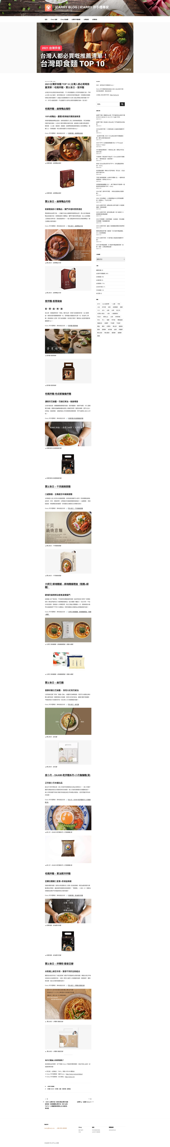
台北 (103, 310)
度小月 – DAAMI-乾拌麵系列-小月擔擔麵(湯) (67, 775)
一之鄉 (113, 304)
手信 (98, 320)
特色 (80, 1132)
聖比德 (115, 326)
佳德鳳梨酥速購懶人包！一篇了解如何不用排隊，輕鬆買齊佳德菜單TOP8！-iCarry (110, 185)
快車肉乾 (117, 317)
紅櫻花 (108, 326)
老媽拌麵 (64, 1089)
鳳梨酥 (113, 333)
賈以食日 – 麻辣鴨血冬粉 (57, 201)
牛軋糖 (112, 323)
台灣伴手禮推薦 (76, 19)
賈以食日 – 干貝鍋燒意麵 (57, 486)
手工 (103, 320)
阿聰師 (121, 329)
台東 (108, 310)
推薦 (108, 320)
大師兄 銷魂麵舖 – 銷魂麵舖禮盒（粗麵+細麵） (67, 585)
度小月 (52, 1089)
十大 (98, 310)
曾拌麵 (56, 1089)
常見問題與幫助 (96, 1130)
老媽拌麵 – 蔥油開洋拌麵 (57, 873)
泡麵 (60, 1089)
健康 (121, 307)
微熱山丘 (105, 317)
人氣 (98, 307)
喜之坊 (118, 310)
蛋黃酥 (104, 329)
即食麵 (48, 1089)
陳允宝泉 (99, 333)
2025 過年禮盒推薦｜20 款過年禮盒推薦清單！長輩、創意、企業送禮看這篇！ (110, 246)
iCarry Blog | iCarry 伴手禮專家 (82, 7)
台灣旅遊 (86, 19)
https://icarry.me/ (70, 1077)
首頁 (46, 19)
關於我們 (81, 1130)
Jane (54, 81)
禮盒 (98, 326)
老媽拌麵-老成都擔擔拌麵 (58, 393)
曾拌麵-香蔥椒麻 (53, 301)
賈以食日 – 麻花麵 (54, 682)
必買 (111, 317)
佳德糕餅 (115, 307)
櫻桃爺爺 (120, 320)
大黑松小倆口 (101, 313)
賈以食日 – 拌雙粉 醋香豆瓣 (59, 963)
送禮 (115, 329)
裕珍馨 (110, 329)
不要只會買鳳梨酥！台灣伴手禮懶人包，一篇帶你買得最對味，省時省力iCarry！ (110, 178)
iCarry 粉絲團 (64, 19)
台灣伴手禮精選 (96, 1132)
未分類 (98, 293)
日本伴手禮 (99, 287)
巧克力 (99, 317)
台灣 (113, 310)
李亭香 (113, 320)
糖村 (103, 326)
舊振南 (121, 326)
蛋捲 (98, 329)
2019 (98, 304)
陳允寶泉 (106, 333)
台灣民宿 (98, 280)
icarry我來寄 (105, 304)
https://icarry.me (114, 95)
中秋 (118, 304)
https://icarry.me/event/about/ (74, 1074)
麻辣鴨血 (69, 1089)
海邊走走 (99, 323)
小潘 (108, 313)
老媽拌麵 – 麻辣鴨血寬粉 (57, 108)
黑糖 (98, 336)
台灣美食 (94, 19)
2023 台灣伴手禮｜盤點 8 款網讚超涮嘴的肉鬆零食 (110, 226)
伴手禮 (104, 307)
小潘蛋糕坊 (115, 313)
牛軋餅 (118, 323)
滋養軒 (106, 323)
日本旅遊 (98, 290)
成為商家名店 (112, 1130)
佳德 (109, 307)
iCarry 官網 (54, 19)
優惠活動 (98, 270)
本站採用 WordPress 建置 (51, 1143)
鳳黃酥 (119, 333)
